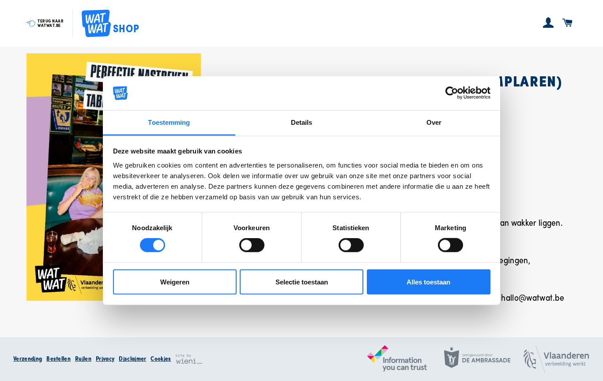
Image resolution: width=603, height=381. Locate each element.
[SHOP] (96, 23)
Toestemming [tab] (169, 122)
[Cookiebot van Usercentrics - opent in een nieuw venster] (451, 93)
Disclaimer (132, 358)
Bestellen (58, 358)
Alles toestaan (428, 281)
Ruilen (83, 358)
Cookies (161, 358)
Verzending (27, 358)
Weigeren (174, 281)
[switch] (251, 245)
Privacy (105, 358)
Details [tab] (302, 122)
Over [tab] (433, 122)
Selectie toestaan (301, 281)
